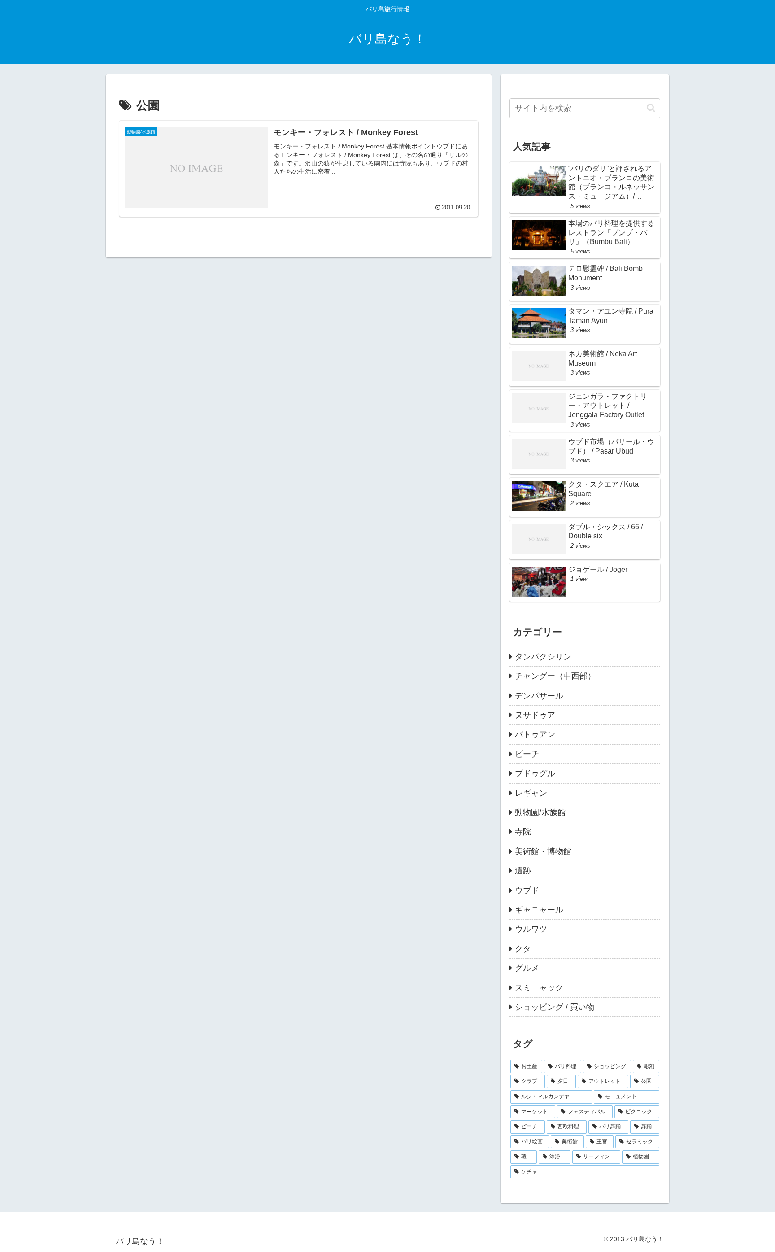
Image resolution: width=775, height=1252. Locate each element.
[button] (651, 108)
